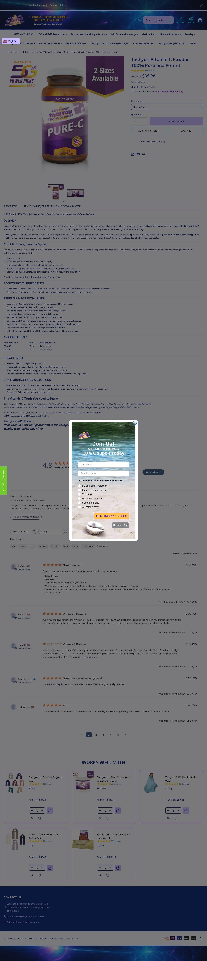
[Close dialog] (134, 422)
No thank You (120, 525)
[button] (3, 480)
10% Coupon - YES (111, 516)
